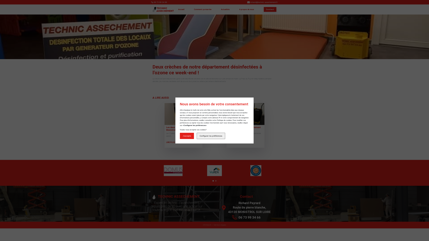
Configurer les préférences (211, 136)
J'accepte (187, 136)
